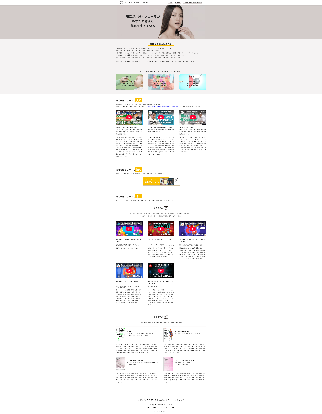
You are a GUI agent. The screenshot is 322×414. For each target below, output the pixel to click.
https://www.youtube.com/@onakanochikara (163, 106)
